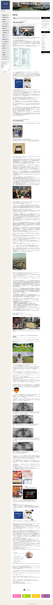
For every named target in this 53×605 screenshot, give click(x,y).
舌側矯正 (24, 119)
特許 (42, 40)
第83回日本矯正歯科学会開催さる (18, 120)
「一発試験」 (19, 111)
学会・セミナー (19, 119)
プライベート (18, 335)
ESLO (3, 65)
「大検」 (31, 308)
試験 (26, 119)
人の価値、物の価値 (44, 19)
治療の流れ (4, 28)
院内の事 (28, 119)
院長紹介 (4, 19)
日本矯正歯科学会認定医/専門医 (18, 22)
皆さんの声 (4, 48)
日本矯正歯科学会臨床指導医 (17, 139)
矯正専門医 (14, 336)
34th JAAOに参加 (44, 25)
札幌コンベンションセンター (24, 314)
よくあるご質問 (5, 41)
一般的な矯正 (5, 32)
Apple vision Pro (35, 174)
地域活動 (21, 335)
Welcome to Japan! (44, 27)
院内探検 (4, 21)
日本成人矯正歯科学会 (33, 227)
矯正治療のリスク (5, 39)
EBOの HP (14, 563)
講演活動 (34, 335)
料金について (5, 37)
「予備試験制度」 (28, 109)
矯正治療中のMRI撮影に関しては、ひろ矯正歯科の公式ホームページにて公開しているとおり (25, 284)
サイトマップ (5, 59)
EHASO (3, 66)
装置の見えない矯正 (6, 30)
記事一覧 (49, 29)
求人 (3, 50)
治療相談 (4, 54)
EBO (15, 209)
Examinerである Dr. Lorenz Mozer (24, 209)
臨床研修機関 (16, 296)
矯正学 (22, 119)
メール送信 (4, 43)
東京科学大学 (27, 123)
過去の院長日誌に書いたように (25, 227)
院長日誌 (4, 52)
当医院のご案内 (5, 17)
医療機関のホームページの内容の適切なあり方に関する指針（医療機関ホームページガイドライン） (26, 567)
